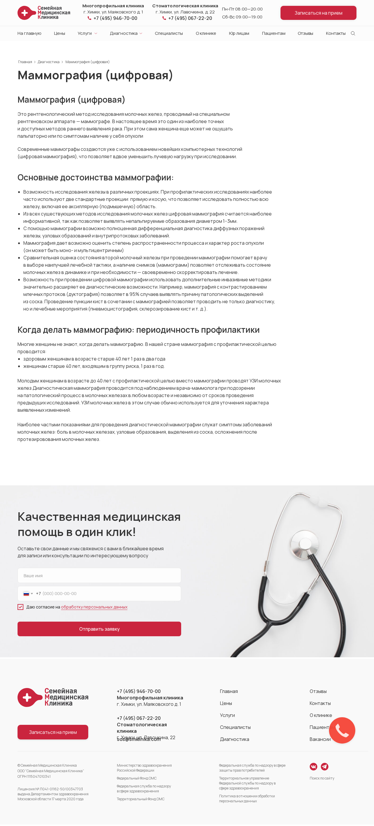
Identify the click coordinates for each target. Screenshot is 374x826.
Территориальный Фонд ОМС (141, 798)
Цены (59, 33)
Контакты (336, 33)
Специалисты (169, 33)
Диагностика (124, 33)
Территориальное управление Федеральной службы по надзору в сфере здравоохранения (247, 783)
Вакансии (320, 739)
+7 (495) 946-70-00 (115, 18)
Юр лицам (239, 33)
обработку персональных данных (94, 607)
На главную (29, 33)
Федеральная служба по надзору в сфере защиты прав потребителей (252, 768)
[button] (318, 13)
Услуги (85, 33)
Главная (25, 62)
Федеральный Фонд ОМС (137, 778)
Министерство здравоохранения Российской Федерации (144, 768)
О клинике (206, 33)
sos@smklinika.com (139, 739)
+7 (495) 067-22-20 (190, 18)
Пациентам (273, 33)
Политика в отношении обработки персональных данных (247, 798)
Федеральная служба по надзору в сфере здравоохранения (144, 789)
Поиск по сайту (322, 778)
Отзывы (305, 33)
